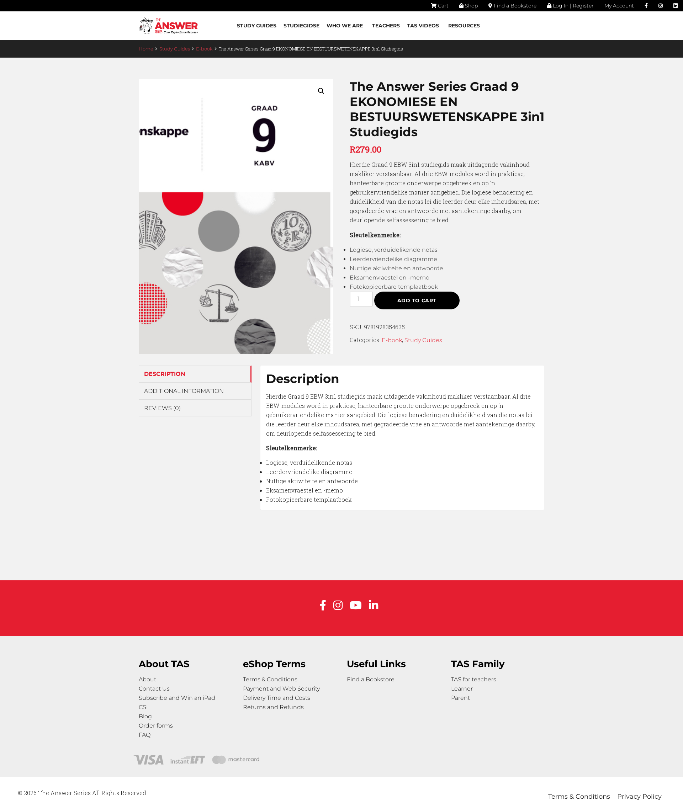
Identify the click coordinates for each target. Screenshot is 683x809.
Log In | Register (572, 5)
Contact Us (154, 688)
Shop (471, 5)
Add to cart (417, 300)
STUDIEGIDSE (301, 25)
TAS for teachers (473, 679)
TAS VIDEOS (423, 25)
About (147, 679)
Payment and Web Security (281, 688)
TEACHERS (386, 25)
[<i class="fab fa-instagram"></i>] (660, 5)
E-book (204, 49)
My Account (619, 5)
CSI (143, 707)
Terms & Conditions (270, 679)
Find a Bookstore (514, 5)
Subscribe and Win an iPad (177, 697)
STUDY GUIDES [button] (256, 25)
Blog (145, 716)
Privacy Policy (639, 796)
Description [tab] (164, 374)
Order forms (156, 725)
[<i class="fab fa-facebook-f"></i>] (646, 5)
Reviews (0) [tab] (162, 408)
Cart (442, 5)
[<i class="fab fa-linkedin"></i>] (675, 5)
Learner (462, 688)
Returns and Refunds (273, 707)
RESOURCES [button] (464, 25)
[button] (321, 91)
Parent (460, 697)
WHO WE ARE (345, 25)
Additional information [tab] (184, 391)
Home (146, 49)
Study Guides (174, 49)
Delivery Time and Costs (276, 697)
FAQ (144, 734)
